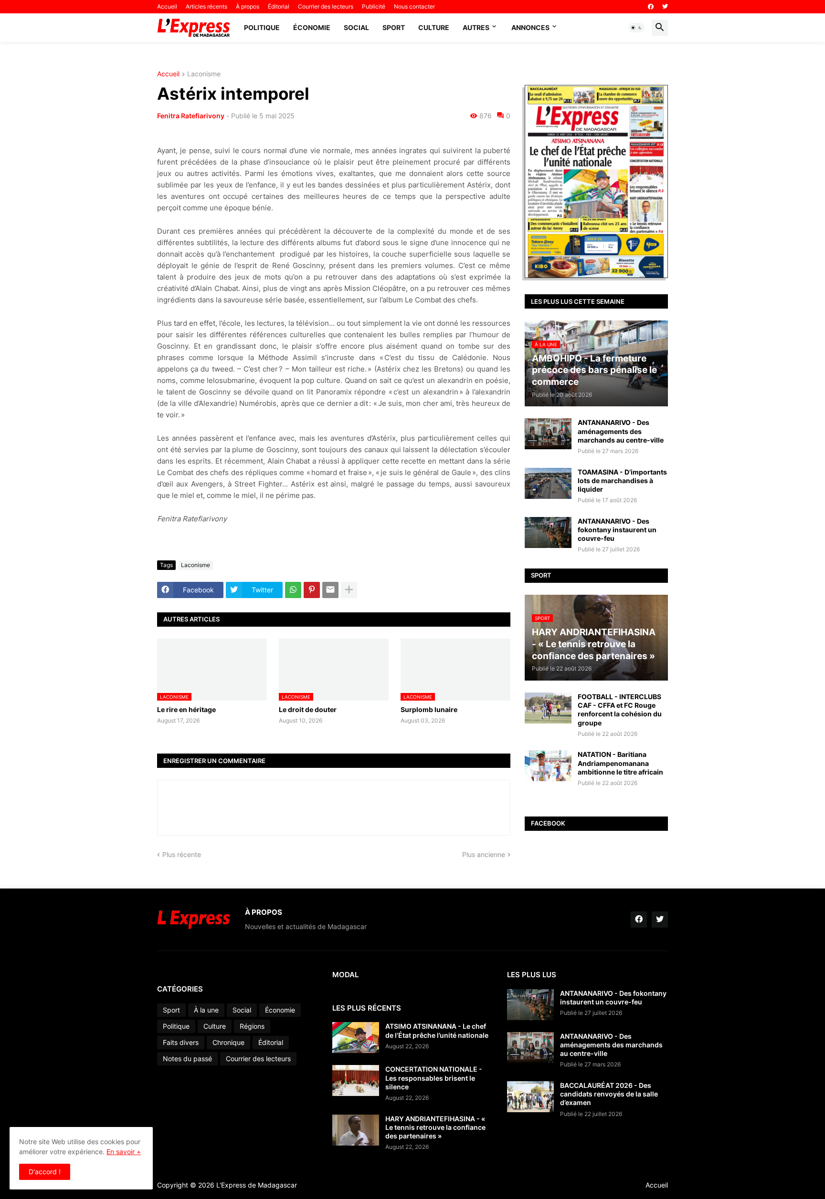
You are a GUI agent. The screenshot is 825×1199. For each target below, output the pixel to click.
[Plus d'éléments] (349, 590)
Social (356, 27)
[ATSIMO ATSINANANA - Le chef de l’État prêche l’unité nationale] (355, 1037)
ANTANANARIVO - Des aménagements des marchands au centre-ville (621, 431)
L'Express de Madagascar (256, 1185)
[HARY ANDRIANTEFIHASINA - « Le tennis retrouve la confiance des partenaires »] (355, 1130)
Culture (433, 27)
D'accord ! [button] (45, 1172)
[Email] (330, 590)
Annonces (530, 27)
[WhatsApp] (293, 590)
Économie (311, 27)
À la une (206, 1010)
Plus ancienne (483, 854)
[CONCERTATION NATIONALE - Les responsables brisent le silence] (355, 1080)
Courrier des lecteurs (325, 6)
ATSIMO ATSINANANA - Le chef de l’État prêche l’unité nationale (436, 1030)
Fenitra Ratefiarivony (190, 116)
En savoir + (123, 1151)
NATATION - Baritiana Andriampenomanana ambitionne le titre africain (620, 762)
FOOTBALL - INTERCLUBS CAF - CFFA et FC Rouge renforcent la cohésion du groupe (620, 710)
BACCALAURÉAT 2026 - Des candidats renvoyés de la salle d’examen (609, 1093)
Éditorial (278, 6)
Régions (252, 1026)
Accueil (167, 6)
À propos (247, 6)
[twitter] (665, 6)
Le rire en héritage (186, 709)
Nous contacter (414, 6)
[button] (636, 27)
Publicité (373, 6)
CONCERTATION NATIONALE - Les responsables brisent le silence (433, 1077)
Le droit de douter (308, 709)
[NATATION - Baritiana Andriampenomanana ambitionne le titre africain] (548, 765)
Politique (262, 27)
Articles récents (206, 6)
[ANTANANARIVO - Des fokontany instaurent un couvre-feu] (548, 532)
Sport (393, 27)
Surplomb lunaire (429, 709)
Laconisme (204, 74)
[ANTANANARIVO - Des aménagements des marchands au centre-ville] (548, 433)
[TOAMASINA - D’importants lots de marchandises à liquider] (548, 483)
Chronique (228, 1042)
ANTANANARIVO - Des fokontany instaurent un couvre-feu (617, 529)
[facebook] (651, 6)
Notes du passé (187, 1058)
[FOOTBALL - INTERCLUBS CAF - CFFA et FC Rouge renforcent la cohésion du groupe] (548, 708)
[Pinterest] (312, 590)
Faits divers (181, 1042)
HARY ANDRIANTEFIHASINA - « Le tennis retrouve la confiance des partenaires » (435, 1127)
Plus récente (181, 854)
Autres (476, 27)
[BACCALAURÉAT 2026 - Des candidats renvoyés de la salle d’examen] (530, 1096)
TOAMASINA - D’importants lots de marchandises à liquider (622, 480)
